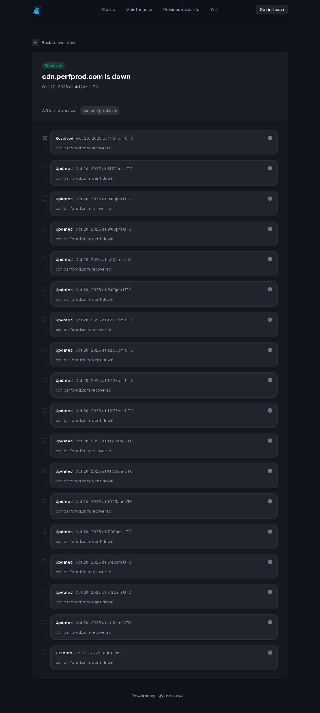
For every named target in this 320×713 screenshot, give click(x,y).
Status (108, 9)
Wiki (215, 9)
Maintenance (139, 9)
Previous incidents (181, 9)
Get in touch (272, 9)
